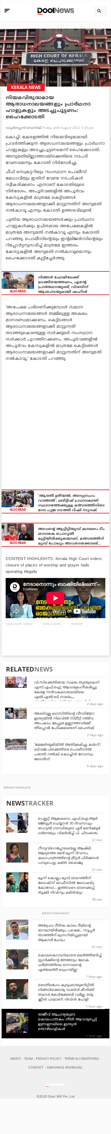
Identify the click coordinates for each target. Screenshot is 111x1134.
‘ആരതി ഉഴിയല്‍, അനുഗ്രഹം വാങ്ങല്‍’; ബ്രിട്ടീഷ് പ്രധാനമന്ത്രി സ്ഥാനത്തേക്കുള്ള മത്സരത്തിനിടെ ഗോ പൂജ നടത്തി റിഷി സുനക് (71, 503)
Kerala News (52, 624)
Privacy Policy (48, 1058)
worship (77, 624)
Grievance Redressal (65, 1067)
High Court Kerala (19, 624)
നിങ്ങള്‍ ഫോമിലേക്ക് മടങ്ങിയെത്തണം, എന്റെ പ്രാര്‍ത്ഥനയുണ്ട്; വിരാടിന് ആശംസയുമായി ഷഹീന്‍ (63, 284)
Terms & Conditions (81, 1058)
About (15, 1058)
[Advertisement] (55, 422)
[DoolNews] (54, 10)
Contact (35, 1067)
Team (28, 1058)
